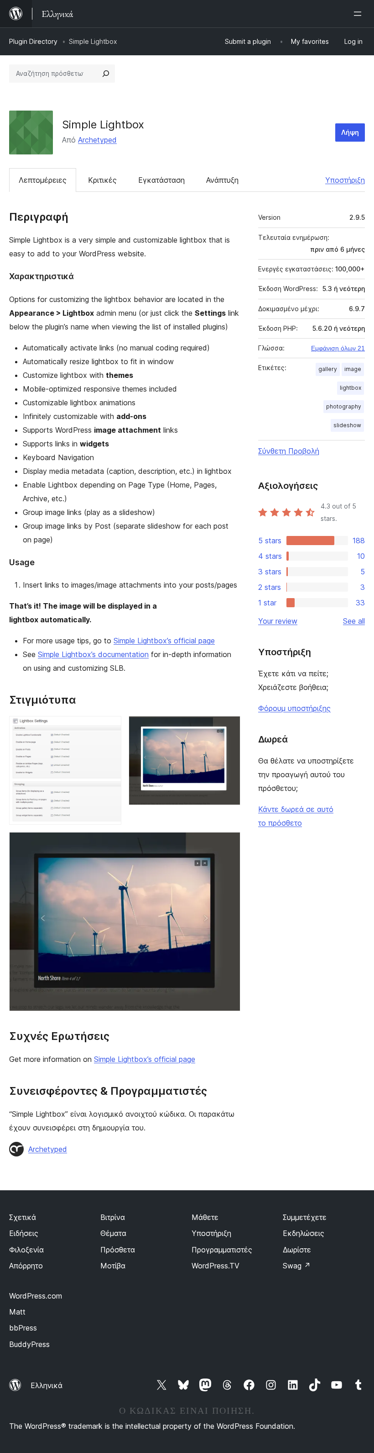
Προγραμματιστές (222, 1249)
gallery (327, 369)
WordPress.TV (215, 1265)
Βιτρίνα (112, 1217)
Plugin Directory (33, 41)
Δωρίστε (297, 1249)
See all (354, 621)
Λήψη (350, 132)
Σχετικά (22, 1217)
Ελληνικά (46, 1385)
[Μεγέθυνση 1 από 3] (109, 728)
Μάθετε (205, 1217)
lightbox (350, 387)
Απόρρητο (26, 1265)
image (352, 369)
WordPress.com (35, 1295)
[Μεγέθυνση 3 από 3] (228, 844)
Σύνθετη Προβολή (288, 451)
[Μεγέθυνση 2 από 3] (228, 728)
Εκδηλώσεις (303, 1233)
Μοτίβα (112, 1265)
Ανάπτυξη (222, 180)
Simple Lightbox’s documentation (93, 654)
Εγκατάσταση (161, 180)
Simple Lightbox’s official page (164, 640)
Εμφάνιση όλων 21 (338, 348)
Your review (277, 621)
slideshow (347, 425)
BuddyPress (29, 1344)
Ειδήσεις (23, 1233)
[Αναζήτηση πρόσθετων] (106, 73)
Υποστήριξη (345, 180)
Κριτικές (102, 180)
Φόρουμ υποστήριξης (294, 708)
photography (343, 406)
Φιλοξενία (26, 1249)
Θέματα (113, 1233)
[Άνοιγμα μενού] (359, 13)
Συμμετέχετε (305, 1217)
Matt (17, 1311)
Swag (297, 1265)
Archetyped (97, 139)
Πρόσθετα (117, 1249)
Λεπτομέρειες (43, 180)
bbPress (23, 1327)
